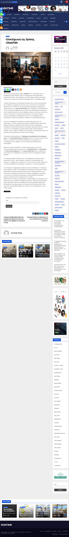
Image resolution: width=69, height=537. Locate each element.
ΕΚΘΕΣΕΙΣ (63, 135)
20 (64, 64)
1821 (61, 106)
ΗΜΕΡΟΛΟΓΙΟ (55, 534)
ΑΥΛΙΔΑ (63, 125)
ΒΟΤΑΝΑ (56, 362)
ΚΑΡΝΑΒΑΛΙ (57, 149)
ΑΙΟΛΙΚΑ (57, 119)
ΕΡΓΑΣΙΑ (14, 18)
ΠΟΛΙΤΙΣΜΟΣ (44, 21)
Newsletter (54, 531)
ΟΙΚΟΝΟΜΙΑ (23, 21)
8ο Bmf (56, 106)
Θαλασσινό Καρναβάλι (60, 144)
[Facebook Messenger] (10, 89)
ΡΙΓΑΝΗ (56, 451)
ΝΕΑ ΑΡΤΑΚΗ (58, 165)
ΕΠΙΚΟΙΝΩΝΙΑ (5, 18)
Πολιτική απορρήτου (63, 534)
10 (55, 61)
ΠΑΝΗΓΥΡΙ (57, 178)
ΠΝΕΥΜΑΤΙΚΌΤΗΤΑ (33, 21)
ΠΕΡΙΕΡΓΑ (30, 25)
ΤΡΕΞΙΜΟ (63, 198)
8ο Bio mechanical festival (59, 103)
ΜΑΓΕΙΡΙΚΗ (14, 21)
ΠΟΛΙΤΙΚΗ (38, 25)
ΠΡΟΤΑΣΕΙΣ (52, 21)
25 (58, 67)
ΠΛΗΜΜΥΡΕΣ (58, 187)
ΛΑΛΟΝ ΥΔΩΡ (58, 152)
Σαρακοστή (57, 196)
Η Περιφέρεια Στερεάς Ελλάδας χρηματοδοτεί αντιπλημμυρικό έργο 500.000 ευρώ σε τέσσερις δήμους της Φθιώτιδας (60, 246)
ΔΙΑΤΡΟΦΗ (34, 14)
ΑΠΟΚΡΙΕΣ (57, 125)
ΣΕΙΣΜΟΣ (57, 190)
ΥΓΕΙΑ (55, 462)
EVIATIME (7, 8)
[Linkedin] (1, 11)
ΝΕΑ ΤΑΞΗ (57, 415)
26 (61, 67)
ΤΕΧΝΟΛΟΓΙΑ (57, 458)
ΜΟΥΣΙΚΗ (57, 158)
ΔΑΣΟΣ (56, 128)
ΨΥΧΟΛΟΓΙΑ (5, 28)
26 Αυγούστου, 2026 (10, 513)
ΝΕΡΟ (56, 168)
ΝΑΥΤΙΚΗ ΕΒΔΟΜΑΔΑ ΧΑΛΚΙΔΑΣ (59, 162)
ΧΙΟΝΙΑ (62, 204)
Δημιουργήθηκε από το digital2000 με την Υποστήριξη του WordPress (16, 532)
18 (58, 64)
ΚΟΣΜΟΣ (56, 408)
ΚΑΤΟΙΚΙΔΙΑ (5, 21)
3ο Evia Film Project (59, 99)
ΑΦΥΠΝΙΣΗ (16, 14)
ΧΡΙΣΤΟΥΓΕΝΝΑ (58, 207)
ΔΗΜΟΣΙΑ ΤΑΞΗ (58, 369)
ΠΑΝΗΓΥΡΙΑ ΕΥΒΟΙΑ (59, 181)
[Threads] (13, 89)
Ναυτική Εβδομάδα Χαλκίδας (59, 172)
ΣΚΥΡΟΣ (63, 190)
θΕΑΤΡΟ (57, 210)
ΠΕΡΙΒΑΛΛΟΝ (15, 25)
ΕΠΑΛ (63, 138)
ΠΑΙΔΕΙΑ (23, 25)
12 (61, 61)
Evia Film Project (58, 112)
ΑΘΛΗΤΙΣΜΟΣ (58, 351)
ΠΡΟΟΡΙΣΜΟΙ (5, 25)
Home (41, 531)
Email (7, 200)
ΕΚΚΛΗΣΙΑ (21, 18)
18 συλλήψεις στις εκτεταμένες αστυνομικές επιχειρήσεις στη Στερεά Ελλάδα (59, 223)
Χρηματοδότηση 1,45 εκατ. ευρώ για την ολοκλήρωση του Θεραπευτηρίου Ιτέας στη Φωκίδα (60, 267)
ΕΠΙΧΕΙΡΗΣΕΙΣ (30, 18)
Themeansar (12, 533)
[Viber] (15, 89)
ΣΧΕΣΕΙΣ (46, 25)
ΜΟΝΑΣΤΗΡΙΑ (58, 155)
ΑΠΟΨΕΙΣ (9, 14)
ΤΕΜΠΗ (56, 198)
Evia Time (15, 47)
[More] (21, 89)
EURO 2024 (57, 109)
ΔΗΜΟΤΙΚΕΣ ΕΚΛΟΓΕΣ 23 (60, 132)
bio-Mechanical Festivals (58, 116)
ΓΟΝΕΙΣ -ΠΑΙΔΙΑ (58, 365)
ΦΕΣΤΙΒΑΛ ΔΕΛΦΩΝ (59, 201)
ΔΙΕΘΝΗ (56, 135)
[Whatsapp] (7, 89)
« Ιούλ (59, 73)
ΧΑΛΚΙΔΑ (57, 204)
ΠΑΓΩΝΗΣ (57, 175)
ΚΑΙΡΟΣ (56, 146)
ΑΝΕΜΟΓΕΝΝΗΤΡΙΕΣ (59, 122)
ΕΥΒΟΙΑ (56, 141)
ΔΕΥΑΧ (62, 128)
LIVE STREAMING (47, 531)
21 (67, 64)
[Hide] (0, 30)
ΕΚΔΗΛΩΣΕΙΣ (51, 14)
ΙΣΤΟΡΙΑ (46, 18)
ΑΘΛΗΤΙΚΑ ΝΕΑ (54, 25)
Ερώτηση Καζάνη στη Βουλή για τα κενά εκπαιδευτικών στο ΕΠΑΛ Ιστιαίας (37, 218)
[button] (64, 21)
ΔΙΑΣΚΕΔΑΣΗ (25, 14)
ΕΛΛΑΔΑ (39, 18)
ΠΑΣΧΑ (56, 184)
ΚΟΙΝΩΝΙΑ (53, 18)
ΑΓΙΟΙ (55, 347)
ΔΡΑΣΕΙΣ (43, 14)
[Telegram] (18, 89)
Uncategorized (58, 344)
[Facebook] (5, 89)
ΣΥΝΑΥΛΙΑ (57, 193)
